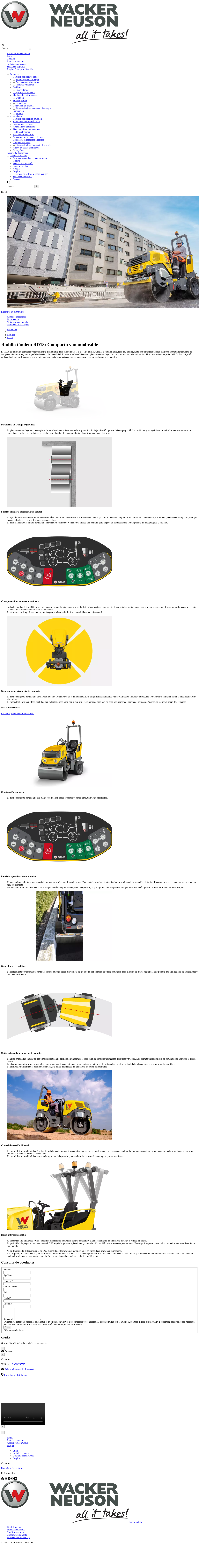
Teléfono (7, 1303)
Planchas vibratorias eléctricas (26, 129)
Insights (16, 171)
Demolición (21, 103)
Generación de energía (23, 105)
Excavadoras (22, 90)
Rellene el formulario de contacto (20, 1369)
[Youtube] (12, 1479)
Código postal (10, 1286)
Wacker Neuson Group (17, 1443)
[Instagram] (6, 1479)
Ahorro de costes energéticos (26, 147)
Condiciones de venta (17, 1535)
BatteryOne (18, 150)
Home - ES (12, 329)
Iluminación (18, 111)
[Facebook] (9, 1479)
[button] (16, 66)
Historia (16, 161)
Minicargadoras (20, 100)
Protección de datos (16, 1529)
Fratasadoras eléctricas (23, 124)
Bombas (19, 113)
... (8, 332)
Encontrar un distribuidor (18, 53)
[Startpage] (65, 43)
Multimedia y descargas (18, 324)
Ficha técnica (13, 319)
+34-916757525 (17, 1364)
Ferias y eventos (20, 166)
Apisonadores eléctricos (24, 126)
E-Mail (7, 1298)
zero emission (16, 116)
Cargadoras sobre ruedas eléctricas (28, 137)
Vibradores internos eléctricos (26, 121)
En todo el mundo (15, 61)
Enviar (7, 1327)
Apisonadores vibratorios (27, 82)
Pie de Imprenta (14, 1527)
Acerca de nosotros (18, 155)
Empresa (8, 1281)
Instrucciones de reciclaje (18, 1537)
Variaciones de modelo (17, 322)
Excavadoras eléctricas (23, 134)
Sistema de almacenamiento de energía (33, 108)
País (5, 1292)
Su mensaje (9, 1319)
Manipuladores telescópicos (25, 95)
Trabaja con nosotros (16, 64)
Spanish (29, 69)
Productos (14, 74)
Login (10, 56)
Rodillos (17, 87)
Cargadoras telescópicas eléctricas (28, 140)
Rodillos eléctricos (21, 132)
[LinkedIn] (15, 1479)
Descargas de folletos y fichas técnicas (30, 174)
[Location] (3, 1479)
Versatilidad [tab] (28, 713)
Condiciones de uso (16, 1532)
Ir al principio (135, 1522)
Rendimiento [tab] (17, 713)
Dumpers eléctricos (21, 142)
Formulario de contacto (11, 1468)
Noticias (16, 168)
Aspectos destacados (16, 316)
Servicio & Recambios (17, 153)
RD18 (10, 337)
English (11, 69)
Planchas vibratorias (25, 84)
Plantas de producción (23, 163)
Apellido (8, 1275)
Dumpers (20, 98)
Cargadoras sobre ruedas (24, 92)
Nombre (7, 1269)
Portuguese (20, 69)
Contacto (11, 58)
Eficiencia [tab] (5, 713)
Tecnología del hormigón (27, 79)
